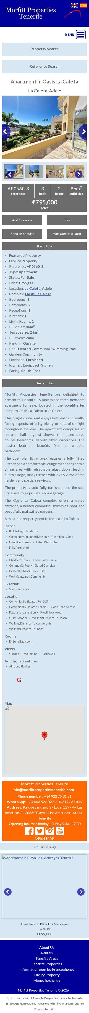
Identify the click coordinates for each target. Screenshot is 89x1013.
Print (67, 220)
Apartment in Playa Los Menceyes (44, 924)
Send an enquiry (22, 234)
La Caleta (32, 288)
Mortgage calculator (66, 234)
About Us (46, 947)
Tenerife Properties (47, 964)
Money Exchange (46, 980)
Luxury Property (47, 975)
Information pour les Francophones (47, 969)
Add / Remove (22, 220)
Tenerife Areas (46, 958)
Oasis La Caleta (38, 294)
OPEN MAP (44, 838)
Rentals (47, 953)
